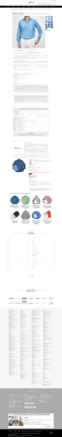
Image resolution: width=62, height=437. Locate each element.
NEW (7, 6)
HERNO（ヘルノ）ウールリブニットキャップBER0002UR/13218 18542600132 (15, 221)
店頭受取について (32, 178)
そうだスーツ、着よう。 (48, 4)
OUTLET (52, 6)
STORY (29, 6)
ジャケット (42, 4)
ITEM (18, 6)
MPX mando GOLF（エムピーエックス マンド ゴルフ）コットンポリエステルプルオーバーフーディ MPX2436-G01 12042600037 (36, 206)
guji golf (34, 6)
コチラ (48, 115)
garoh (37, 6)
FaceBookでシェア (33, 174)
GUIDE (47, 6)
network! (42, 6)
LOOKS (23, 6)
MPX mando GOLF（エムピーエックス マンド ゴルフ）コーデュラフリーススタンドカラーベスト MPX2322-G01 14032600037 (47, 222)
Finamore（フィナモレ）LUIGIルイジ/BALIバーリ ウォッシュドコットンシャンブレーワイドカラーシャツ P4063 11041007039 (25, 206)
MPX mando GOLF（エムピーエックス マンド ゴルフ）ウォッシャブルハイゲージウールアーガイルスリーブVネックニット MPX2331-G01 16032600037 (36, 222)
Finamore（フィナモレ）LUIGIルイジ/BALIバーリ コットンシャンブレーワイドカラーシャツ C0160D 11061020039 (14, 206)
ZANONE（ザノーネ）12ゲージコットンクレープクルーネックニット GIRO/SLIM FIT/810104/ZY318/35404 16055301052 (47, 206)
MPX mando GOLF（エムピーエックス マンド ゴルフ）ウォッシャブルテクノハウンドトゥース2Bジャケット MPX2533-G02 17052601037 (25, 222)
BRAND (13, 6)
